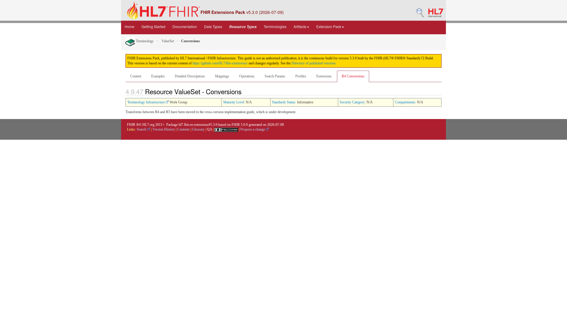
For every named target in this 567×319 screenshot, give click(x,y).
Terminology (144, 41)
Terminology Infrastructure (146, 102)
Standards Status (283, 102)
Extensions (324, 76)
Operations (247, 76)
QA (209, 129)
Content (135, 76)
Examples (158, 76)
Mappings (222, 76)
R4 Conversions (353, 76)
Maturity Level (233, 102)
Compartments (405, 102)
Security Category (352, 102)
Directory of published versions (313, 63)
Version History (163, 129)
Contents (183, 129)
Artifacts (300, 26)
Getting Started (153, 26)
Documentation (184, 26)
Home (129, 26)
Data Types (213, 26)
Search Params (275, 76)
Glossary (198, 129)
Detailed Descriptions (190, 76)
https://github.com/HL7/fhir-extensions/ (220, 63)
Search (142, 129)
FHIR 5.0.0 (240, 125)
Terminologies (275, 26)
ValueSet (167, 41)
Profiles (300, 76)
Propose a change (253, 129)
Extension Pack (328, 26)
